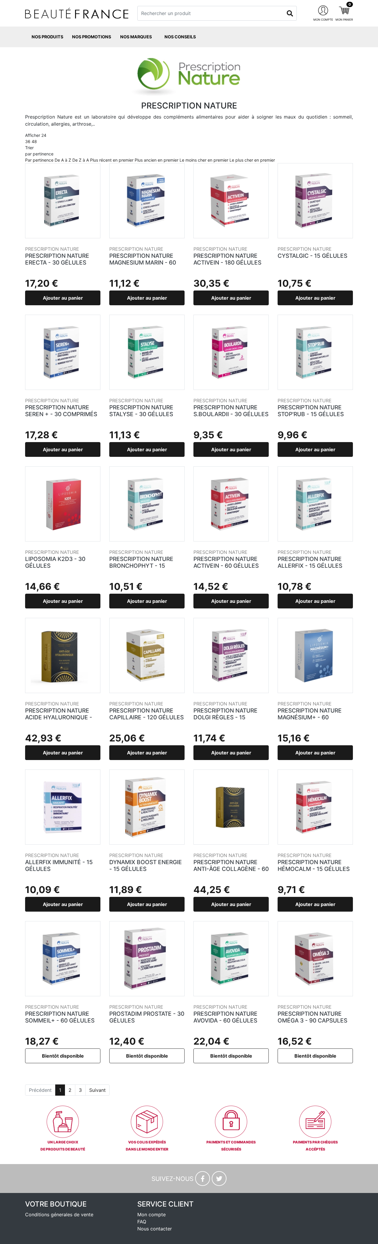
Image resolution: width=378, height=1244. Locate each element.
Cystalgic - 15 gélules (312, 255)
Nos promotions (91, 36)
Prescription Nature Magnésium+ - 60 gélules (310, 717)
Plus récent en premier (111, 160)
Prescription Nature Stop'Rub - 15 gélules (311, 411)
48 (34, 141)
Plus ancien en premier (156, 160)
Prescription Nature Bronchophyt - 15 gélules (141, 565)
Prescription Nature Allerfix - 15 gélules (310, 562)
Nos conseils (180, 36)
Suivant (97, 1090)
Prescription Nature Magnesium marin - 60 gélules (142, 262)
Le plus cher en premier (252, 160)
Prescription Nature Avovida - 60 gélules (225, 1017)
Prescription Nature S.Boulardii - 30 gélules (230, 411)
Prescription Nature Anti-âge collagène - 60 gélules (231, 869)
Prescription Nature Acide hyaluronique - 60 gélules (58, 717)
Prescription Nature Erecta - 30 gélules (57, 259)
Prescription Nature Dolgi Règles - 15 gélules (225, 717)
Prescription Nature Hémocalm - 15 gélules (314, 865)
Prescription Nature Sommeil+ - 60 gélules (59, 1017)
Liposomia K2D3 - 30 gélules (55, 562)
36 (27, 141)
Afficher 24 (35, 138)
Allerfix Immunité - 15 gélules (59, 865)
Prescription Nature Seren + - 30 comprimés (61, 411)
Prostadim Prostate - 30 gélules (146, 1017)
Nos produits (47, 36)
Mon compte (151, 1214)
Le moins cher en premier (204, 160)
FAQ (141, 1222)
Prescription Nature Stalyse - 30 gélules (141, 411)
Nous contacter (154, 1229)
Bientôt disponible (63, 1056)
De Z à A (80, 160)
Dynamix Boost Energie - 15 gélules (145, 865)
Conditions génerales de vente (59, 1214)
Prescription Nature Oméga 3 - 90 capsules (312, 1017)
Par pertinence (39, 160)
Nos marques (136, 36)
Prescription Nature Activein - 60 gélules (226, 562)
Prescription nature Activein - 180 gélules (227, 259)
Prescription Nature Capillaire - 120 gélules (146, 714)
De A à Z (63, 160)
